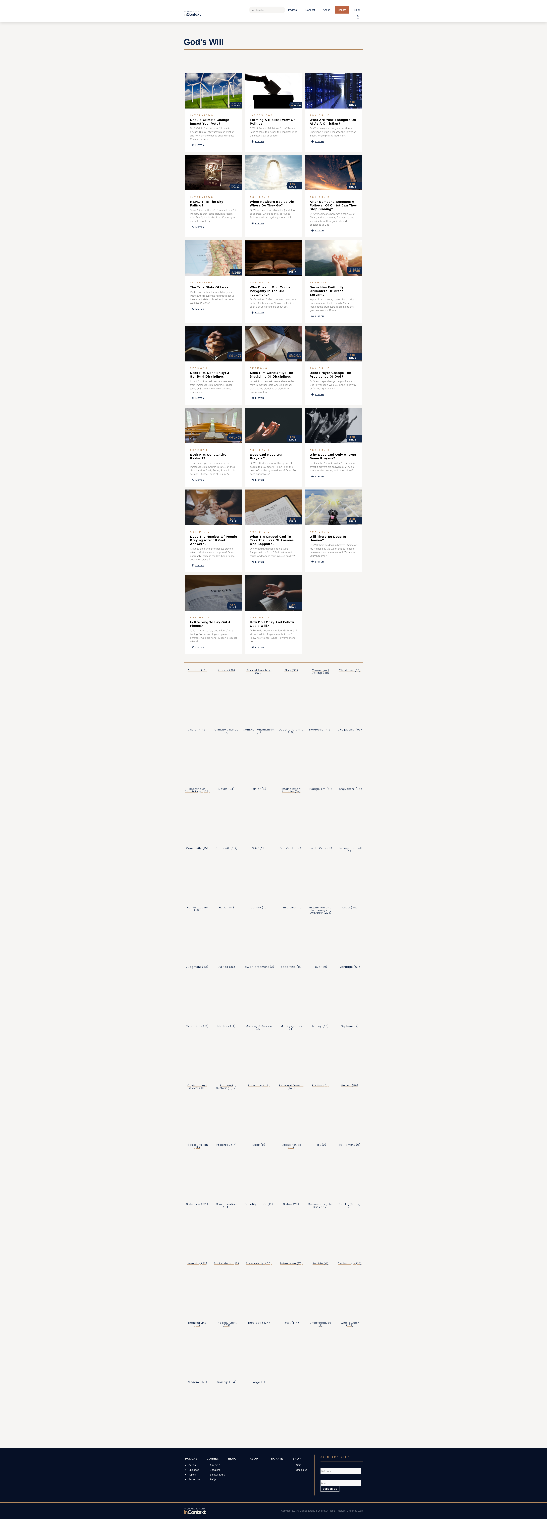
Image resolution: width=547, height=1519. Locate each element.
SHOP (297, 1458)
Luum (360, 1511)
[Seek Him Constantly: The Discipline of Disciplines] (273, 343)
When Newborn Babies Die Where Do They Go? (272, 203)
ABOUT (255, 1458)
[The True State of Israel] (213, 258)
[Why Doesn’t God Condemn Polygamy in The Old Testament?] (273, 258)
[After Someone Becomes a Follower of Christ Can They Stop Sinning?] (333, 172)
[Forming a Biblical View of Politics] (273, 91)
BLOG (232, 1458)
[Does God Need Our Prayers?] (273, 425)
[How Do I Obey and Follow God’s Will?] (273, 593)
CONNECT (214, 1458)
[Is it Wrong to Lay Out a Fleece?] (213, 593)
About (326, 10)
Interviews (202, 115)
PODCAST (192, 1458)
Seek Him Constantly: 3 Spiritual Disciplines (209, 374)
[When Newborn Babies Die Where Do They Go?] (273, 172)
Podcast (292, 10)
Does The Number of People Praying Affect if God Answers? (213, 540)
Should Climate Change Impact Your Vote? (209, 121)
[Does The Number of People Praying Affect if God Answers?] (213, 507)
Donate (342, 10)
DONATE (277, 1458)
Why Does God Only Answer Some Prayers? (333, 456)
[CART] (358, 17)
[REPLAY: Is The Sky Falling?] (213, 172)
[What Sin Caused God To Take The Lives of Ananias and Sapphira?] (273, 507)
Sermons (319, 282)
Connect (310, 10)
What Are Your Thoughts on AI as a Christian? (333, 121)
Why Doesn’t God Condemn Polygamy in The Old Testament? (273, 290)
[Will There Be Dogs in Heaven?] (333, 507)
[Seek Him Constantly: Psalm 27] (213, 425)
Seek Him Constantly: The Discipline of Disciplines (271, 374)
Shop (357, 10)
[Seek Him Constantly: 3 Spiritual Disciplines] (213, 343)
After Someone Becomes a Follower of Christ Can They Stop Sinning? (333, 205)
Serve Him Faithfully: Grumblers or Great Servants (327, 290)
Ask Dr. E (320, 115)
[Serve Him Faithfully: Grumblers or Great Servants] (333, 258)
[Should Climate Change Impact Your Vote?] (213, 91)
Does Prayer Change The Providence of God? (330, 374)
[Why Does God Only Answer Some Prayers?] (333, 425)
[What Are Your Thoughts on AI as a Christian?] (333, 91)
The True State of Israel (210, 287)
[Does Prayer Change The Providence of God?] (333, 343)
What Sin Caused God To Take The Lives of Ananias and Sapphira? (272, 540)
